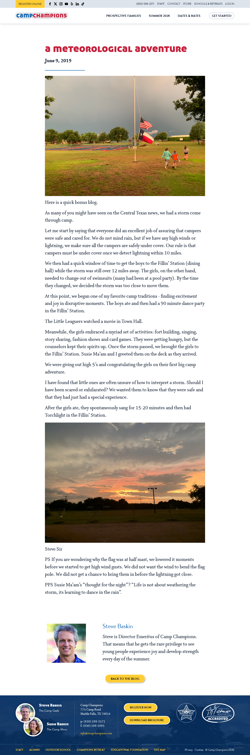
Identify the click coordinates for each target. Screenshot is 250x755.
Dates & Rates (189, 18)
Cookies (199, 750)
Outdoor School (58, 750)
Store (187, 4)
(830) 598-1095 (93, 726)
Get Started (221, 16)
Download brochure (147, 720)
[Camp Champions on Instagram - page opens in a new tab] (60, 3)
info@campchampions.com (96, 733)
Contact (173, 4)
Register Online (30, 4)
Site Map (159, 750)
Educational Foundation (129, 750)
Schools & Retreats (208, 4)
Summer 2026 (159, 18)
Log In (229, 4)
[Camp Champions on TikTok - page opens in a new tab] (82, 3)
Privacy (189, 750)
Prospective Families (123, 18)
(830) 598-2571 (145, 4)
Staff (161, 4)
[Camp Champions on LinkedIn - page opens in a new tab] (77, 3)
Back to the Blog (125, 678)
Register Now (140, 707)
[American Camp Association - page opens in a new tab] (218, 713)
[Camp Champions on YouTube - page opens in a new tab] (66, 3)
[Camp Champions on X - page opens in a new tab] (55, 3)
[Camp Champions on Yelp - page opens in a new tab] (71, 3)
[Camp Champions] (42, 15)
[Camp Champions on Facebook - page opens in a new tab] (50, 3)
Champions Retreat (91, 750)
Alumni (34, 750)
